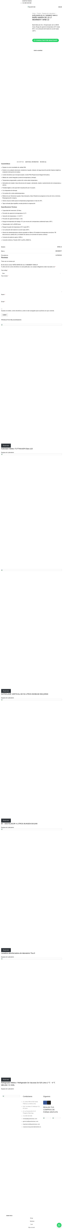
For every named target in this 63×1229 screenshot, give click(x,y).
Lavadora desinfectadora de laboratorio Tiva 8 (18, 953)
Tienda (39, 13)
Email (3, 301)
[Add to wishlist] (3, 442)
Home (34, 13)
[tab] (20, 162)
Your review (4, 276)
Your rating (4, 270)
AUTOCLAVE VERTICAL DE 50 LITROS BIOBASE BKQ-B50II (24, 694)
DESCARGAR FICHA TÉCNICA (43, 46)
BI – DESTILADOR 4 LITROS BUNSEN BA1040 (19, 824)
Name (3, 294)
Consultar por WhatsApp (46, 40)
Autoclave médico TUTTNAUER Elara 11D (17, 449)
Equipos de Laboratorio (48, 13)
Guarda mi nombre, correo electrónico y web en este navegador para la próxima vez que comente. (27, 310)
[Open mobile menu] (1, 7)
